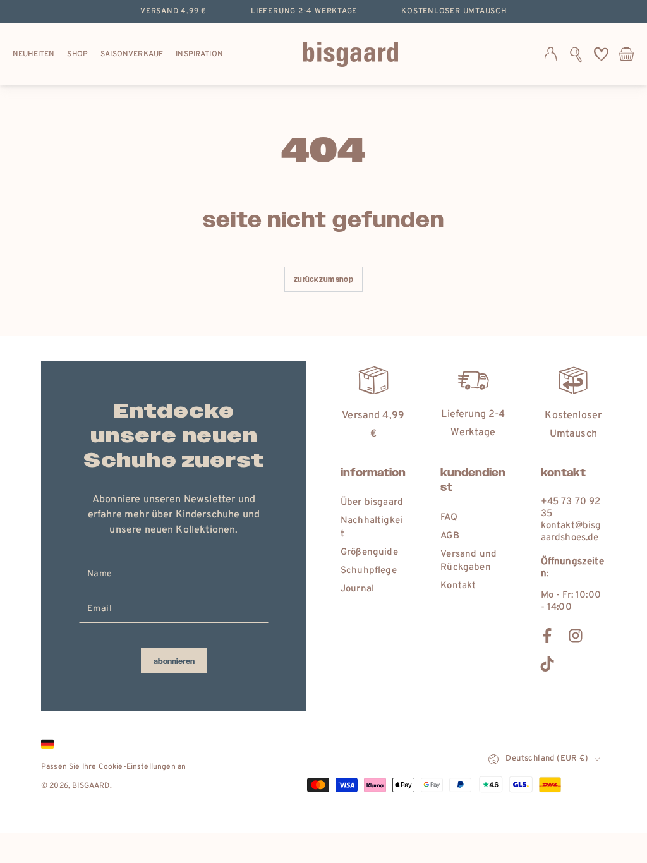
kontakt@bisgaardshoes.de (571, 532)
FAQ (448, 518)
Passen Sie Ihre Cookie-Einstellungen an (113, 767)
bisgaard (90, 786)
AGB (449, 536)
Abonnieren (174, 661)
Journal (357, 589)
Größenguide (369, 552)
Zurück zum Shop (323, 279)
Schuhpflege (369, 571)
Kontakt (458, 586)
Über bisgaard (372, 503)
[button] (576, 54)
